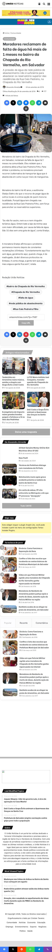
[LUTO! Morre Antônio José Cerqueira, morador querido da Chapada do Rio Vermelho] (38, 366)
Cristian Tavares (37, 918)
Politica (22, 931)
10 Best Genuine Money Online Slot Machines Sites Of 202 (34, 449)
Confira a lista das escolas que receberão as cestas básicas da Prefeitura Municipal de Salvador (33, 561)
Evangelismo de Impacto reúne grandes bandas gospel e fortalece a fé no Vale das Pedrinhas (13, 415)
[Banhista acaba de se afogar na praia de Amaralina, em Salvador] (9, 609)
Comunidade (16, 33)
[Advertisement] (26, 727)
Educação (41, 922)
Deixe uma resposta (26, 432)
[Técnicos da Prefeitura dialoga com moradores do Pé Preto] (9, 469)
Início (6, 33)
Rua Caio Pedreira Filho (26, 309)
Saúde (30, 931)
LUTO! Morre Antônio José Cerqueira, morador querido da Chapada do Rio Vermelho (38, 381)
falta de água (26, 297)
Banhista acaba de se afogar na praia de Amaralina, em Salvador (33, 608)
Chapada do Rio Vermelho (26, 292)
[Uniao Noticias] (12, 4)
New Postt (23, 457)
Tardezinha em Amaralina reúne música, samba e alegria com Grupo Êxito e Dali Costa (13, 381)
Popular (7, 623)
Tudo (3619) (26, 506)
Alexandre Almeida (13, 87)
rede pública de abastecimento (26, 303)
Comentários (42, 623)
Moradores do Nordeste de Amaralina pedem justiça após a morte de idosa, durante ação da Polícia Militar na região (33, 595)
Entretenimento (21, 927)
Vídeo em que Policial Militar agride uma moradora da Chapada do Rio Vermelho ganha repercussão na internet (34, 579)
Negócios (42, 927)
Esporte (33, 927)
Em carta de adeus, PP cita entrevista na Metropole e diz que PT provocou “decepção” (34, 492)
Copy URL (26, 323)
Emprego (9, 927)
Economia (31, 922)
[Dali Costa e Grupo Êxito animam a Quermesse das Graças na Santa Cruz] (38, 399)
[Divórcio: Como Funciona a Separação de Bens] (9, 551)
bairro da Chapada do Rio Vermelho (26, 286)
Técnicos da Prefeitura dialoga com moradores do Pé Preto (32, 466)
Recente (24, 623)
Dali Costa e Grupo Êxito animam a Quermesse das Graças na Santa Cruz (38, 413)
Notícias (22, 922)
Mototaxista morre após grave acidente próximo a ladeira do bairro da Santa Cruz (32, 479)
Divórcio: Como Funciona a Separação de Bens (30, 549)
